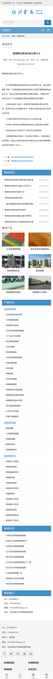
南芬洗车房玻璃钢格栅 (15, 584)
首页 (13, 36)
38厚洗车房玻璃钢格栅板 (16, 535)
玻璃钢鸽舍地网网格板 (15, 395)
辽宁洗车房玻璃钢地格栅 (16, 552)
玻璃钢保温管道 (12, 515)
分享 (6, 677)
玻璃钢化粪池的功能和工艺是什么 (18, 186)
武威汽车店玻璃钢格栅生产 (17, 541)
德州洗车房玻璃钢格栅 (15, 557)
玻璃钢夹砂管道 (13, 292)
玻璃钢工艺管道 (12, 520)
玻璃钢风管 (10, 477)
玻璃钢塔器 (10, 423)
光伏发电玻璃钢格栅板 (15, 331)
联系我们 (32, 669)
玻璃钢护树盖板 (12, 325)
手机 (20, 677)
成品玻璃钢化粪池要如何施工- (23, 157)
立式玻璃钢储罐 (12, 434)
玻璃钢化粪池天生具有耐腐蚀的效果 (19, 222)
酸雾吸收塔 (10, 444)
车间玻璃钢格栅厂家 (14, 573)
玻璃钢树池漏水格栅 (14, 400)
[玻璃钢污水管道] (39, 283)
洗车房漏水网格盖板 (39, 249)
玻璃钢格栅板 (11, 384)
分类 (33, 677)
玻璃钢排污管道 (12, 499)
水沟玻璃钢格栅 (13, 249)
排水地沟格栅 (11, 379)
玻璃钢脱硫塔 (13, 271)
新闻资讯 (21, 36)
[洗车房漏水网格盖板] (39, 239)
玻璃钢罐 (40, 271)
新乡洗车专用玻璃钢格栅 (16, 568)
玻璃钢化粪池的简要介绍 (14, 192)
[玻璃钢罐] (39, 261)
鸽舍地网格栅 (11, 363)
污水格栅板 (10, 347)
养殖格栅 (9, 374)
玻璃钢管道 (10, 456)
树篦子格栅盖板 (12, 416)
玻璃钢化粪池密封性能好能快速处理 (19, 180)
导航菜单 (6, 30)
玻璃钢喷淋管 (11, 467)
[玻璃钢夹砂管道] (13, 283)
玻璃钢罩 (8, 669)
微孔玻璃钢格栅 (12, 341)
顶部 (46, 677)
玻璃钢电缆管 (11, 483)
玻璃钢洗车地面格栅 (14, 390)
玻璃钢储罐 (10, 439)
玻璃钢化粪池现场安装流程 (22, 161)
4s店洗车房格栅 (12, 411)
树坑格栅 (9, 368)
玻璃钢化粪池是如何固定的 (15, 210)
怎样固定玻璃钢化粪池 (14, 198)
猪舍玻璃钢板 (11, 352)
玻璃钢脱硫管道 (12, 472)
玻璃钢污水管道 (40, 292)
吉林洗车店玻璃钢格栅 (15, 546)
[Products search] (47, 22)
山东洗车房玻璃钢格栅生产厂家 (18, 562)
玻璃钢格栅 (10, 309)
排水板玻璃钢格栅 (13, 406)
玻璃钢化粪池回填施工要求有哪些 (18, 216)
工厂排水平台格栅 (13, 336)
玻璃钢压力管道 (12, 504)
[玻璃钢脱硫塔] (13, 261)
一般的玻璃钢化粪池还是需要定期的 (19, 204)
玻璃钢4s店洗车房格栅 (15, 578)
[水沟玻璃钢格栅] (13, 239)
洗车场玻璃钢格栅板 (14, 357)
